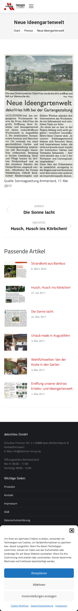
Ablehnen (39, 584)
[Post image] (15, 270)
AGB (6, 512)
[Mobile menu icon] (31, 6)
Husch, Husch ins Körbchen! (51, 287)
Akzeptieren (39, 573)
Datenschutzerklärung (42, 606)
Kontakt (8, 495)
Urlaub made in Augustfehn (50, 335)
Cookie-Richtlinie (19, 606)
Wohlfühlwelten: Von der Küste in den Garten (48, 362)
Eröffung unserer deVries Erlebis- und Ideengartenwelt (52, 386)
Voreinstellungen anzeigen (39, 596)
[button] (72, 530)
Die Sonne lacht (42, 311)
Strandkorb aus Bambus (48, 263)
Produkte (9, 487)
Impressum (61, 606)
